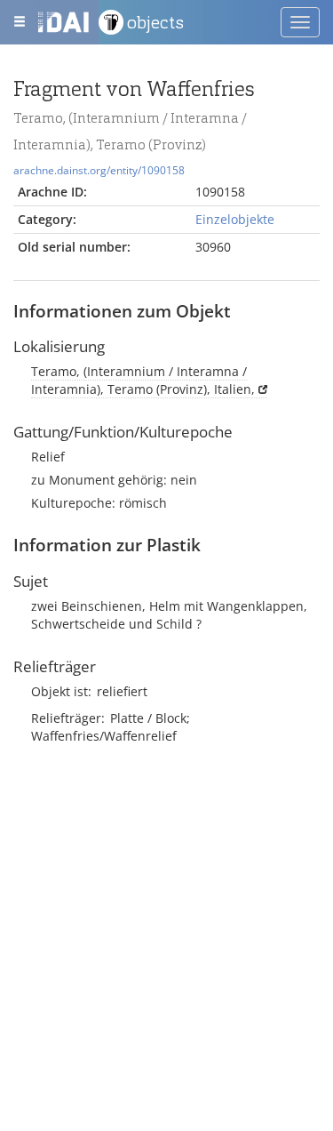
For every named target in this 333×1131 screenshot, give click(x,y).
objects (155, 22)
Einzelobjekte (234, 219)
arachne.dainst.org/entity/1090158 (99, 170)
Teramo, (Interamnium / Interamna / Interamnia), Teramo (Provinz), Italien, (143, 380)
